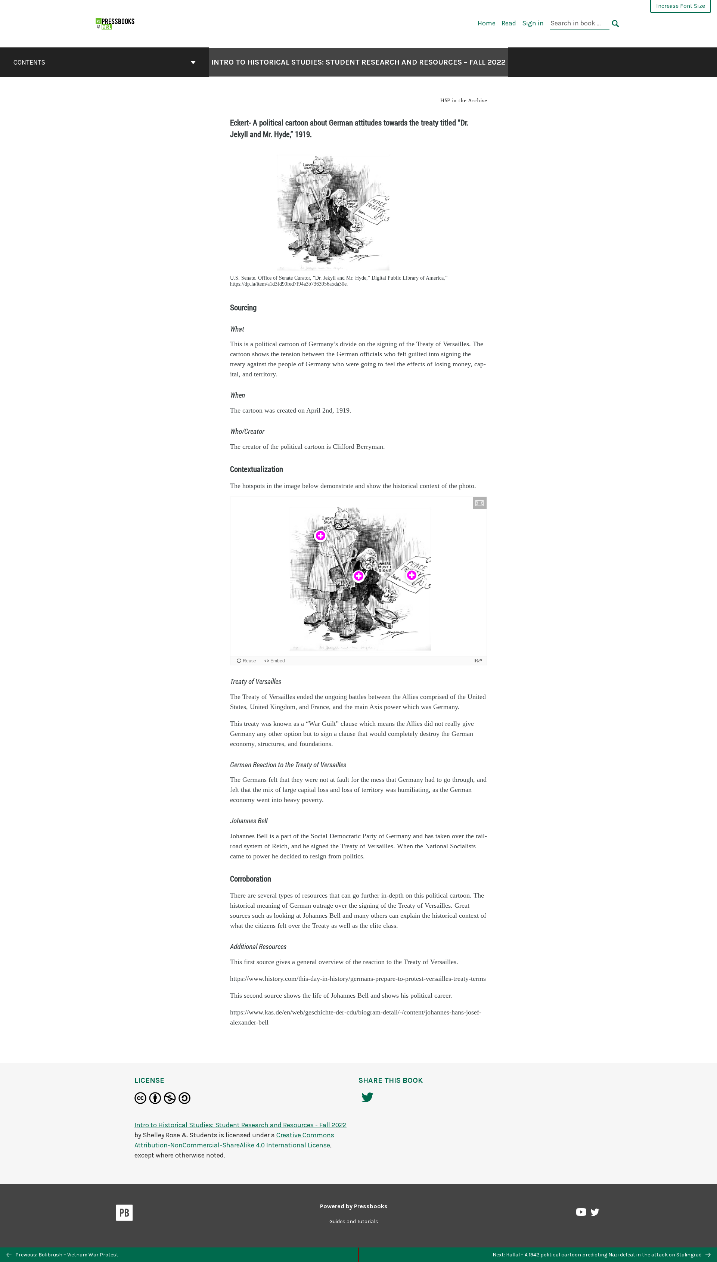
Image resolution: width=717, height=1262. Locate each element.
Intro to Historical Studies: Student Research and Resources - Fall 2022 (240, 1125)
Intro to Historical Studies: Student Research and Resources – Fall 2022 (358, 62)
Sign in (533, 23)
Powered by (354, 1206)
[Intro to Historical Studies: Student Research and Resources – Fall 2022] (115, 23)
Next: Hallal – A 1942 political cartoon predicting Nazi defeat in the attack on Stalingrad (598, 1255)
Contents (29, 62)
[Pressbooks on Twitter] (594, 1214)
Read (509, 23)
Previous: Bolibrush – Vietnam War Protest (66, 1255)
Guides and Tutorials (353, 1221)
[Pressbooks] (124, 1214)
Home (487, 23)
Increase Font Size (680, 5)
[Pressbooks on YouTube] (581, 1213)
